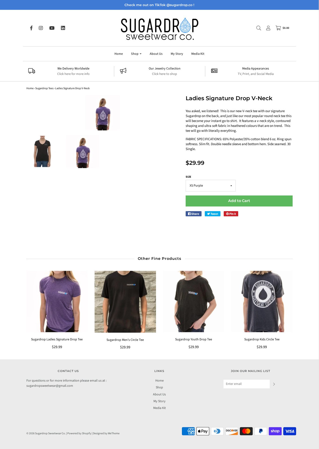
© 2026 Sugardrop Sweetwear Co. (46, 433)
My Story (177, 54)
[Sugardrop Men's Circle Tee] (125, 302)
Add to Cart (239, 201)
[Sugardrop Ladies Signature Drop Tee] (57, 301)
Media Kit (197, 54)
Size (188, 177)
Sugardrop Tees (44, 88)
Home (118, 54)
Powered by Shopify (79, 433)
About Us (156, 54)
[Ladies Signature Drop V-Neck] (42, 151)
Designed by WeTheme (106, 433)
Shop (159, 387)
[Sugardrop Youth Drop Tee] (193, 301)
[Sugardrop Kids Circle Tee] (262, 301)
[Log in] (266, 28)
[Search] (256, 28)
